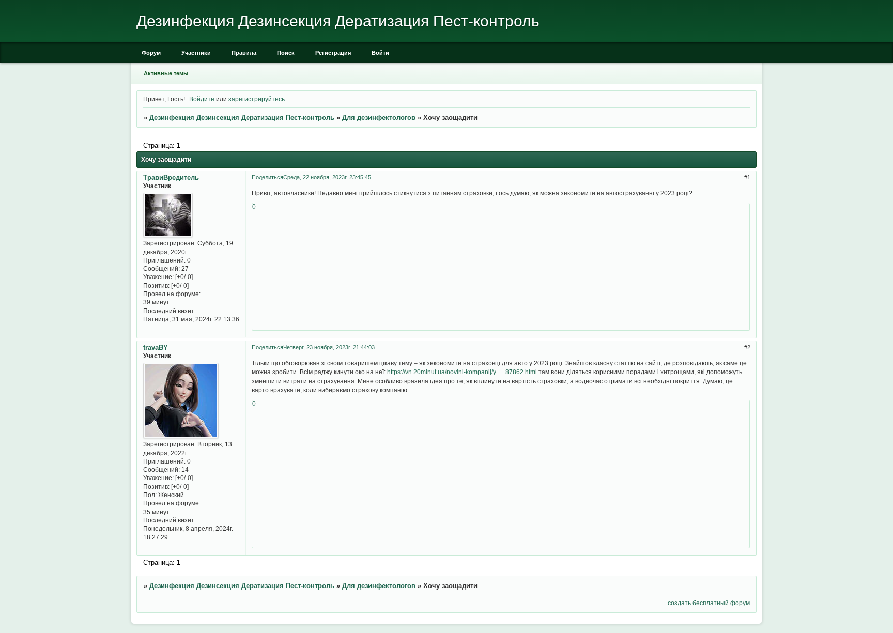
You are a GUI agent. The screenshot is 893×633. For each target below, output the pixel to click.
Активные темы (166, 73)
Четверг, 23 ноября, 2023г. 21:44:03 (329, 347)
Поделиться (267, 177)
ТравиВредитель (171, 177)
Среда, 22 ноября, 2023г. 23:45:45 (327, 177)
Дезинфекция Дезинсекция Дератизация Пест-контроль (241, 117)
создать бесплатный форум (709, 602)
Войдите (201, 99)
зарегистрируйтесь (256, 99)
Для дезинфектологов (378, 117)
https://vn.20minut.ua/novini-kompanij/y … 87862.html (462, 371)
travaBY (155, 347)
